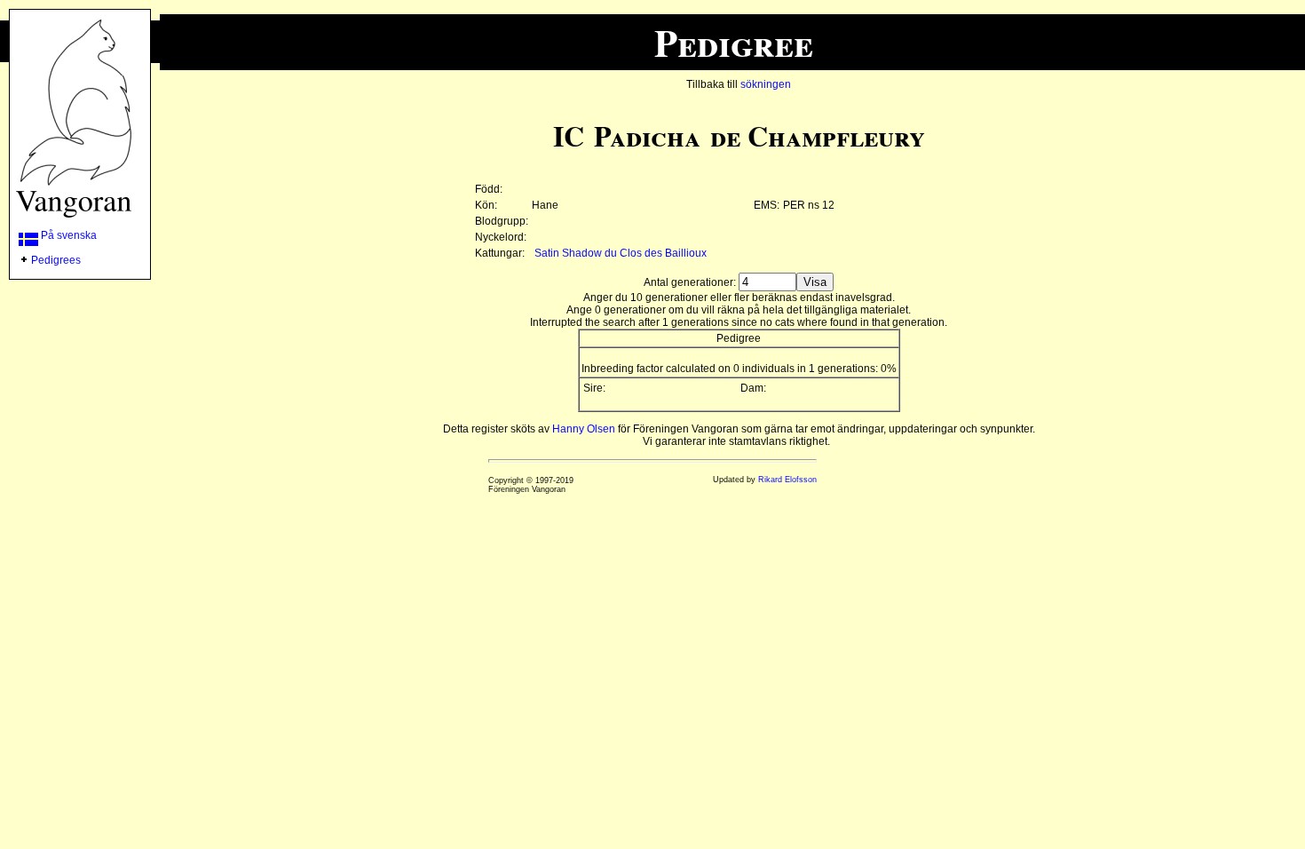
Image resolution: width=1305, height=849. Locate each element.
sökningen (765, 84)
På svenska (67, 235)
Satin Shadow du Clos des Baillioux (620, 253)
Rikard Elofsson (787, 479)
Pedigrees (56, 260)
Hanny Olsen (583, 429)
